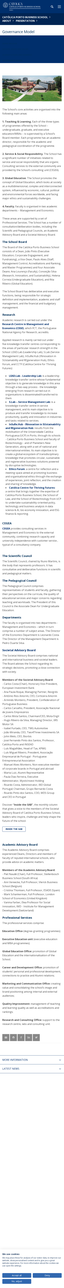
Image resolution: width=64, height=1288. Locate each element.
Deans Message (9, 43)
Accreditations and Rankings (17, 55)
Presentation (25, 21)
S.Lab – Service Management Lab (29, 402)
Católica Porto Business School (25, 17)
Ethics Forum (17, 469)
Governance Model (12, 60)
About (6, 21)
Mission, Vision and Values (15, 49)
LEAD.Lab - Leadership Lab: (25, 376)
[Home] (21, 6)
